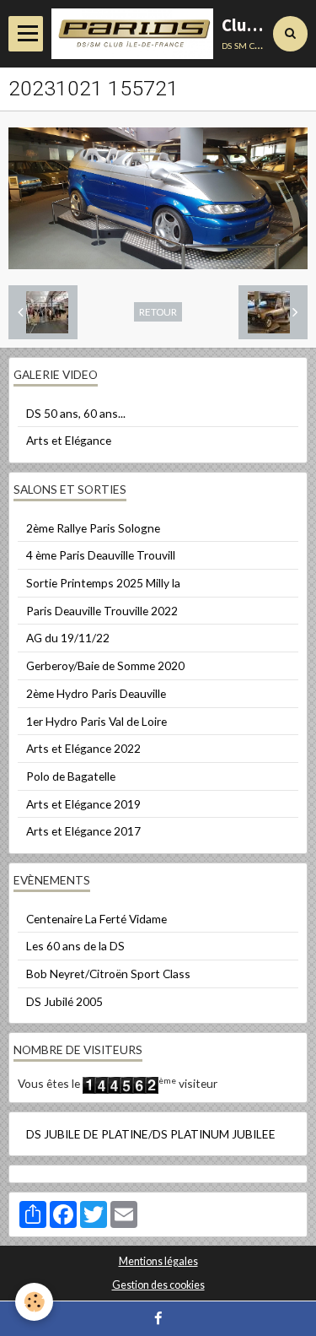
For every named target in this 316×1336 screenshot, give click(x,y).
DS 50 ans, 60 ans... (76, 413)
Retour (158, 311)
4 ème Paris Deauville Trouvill (100, 555)
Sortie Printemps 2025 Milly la (103, 583)
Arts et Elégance (68, 440)
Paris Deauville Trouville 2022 (102, 610)
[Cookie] (34, 1302)
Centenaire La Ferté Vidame (96, 918)
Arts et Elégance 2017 (83, 831)
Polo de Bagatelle (70, 776)
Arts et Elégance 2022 (83, 748)
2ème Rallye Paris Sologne (93, 528)
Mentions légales (158, 1261)
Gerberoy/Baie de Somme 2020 (105, 665)
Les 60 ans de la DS (75, 945)
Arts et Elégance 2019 (83, 804)
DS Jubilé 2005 (64, 1001)
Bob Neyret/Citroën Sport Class (108, 973)
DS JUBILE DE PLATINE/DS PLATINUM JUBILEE (151, 1134)
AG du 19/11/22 (68, 637)
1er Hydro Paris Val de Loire (96, 721)
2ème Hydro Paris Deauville (96, 693)
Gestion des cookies (158, 1285)
